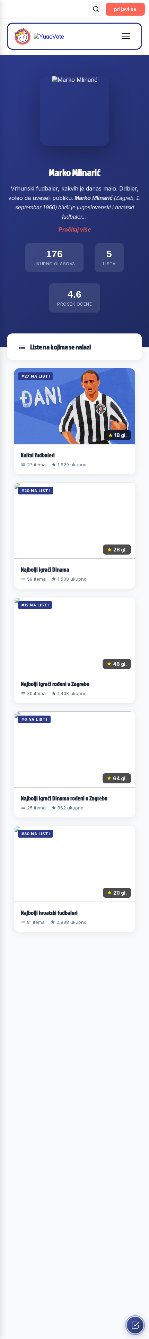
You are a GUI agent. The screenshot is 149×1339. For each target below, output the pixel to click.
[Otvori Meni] (125, 36)
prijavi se (125, 9)
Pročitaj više (75, 230)
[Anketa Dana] (135, 1325)
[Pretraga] (96, 9)
